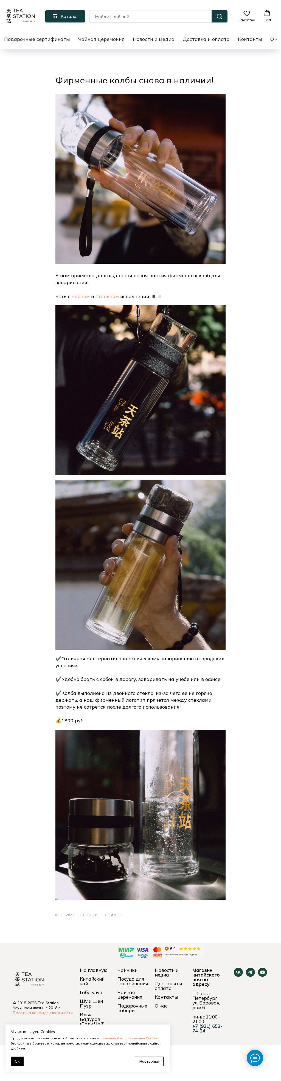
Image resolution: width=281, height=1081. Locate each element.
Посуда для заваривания (132, 981)
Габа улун (91, 992)
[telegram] (250, 975)
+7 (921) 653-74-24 (207, 1028)
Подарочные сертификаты (37, 39)
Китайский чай (92, 981)
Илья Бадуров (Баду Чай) (92, 1019)
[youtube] (262, 975)
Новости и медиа (154, 39)
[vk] (238, 975)
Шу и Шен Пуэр (91, 1003)
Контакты (250, 39)
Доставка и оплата (206, 39)
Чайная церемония (101, 39)
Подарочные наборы (132, 1008)
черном (81, 296)
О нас (161, 1005)
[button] (246, 16)
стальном (107, 296)
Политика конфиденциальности (43, 1012)
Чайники (127, 970)
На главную (94, 970)
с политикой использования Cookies (129, 1038)
